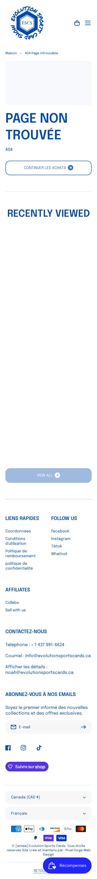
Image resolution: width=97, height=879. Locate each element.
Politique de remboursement (20, 553)
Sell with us (15, 610)
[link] (48, 475)
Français (19, 813)
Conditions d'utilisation (15, 541)
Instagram (60, 539)
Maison (11, 53)
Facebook (60, 531)
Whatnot (59, 554)
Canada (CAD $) (25, 797)
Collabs (12, 603)
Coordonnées (18, 531)
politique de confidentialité (19, 566)
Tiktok (56, 546)
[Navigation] (88, 23)
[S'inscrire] (85, 727)
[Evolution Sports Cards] (26, 22)
